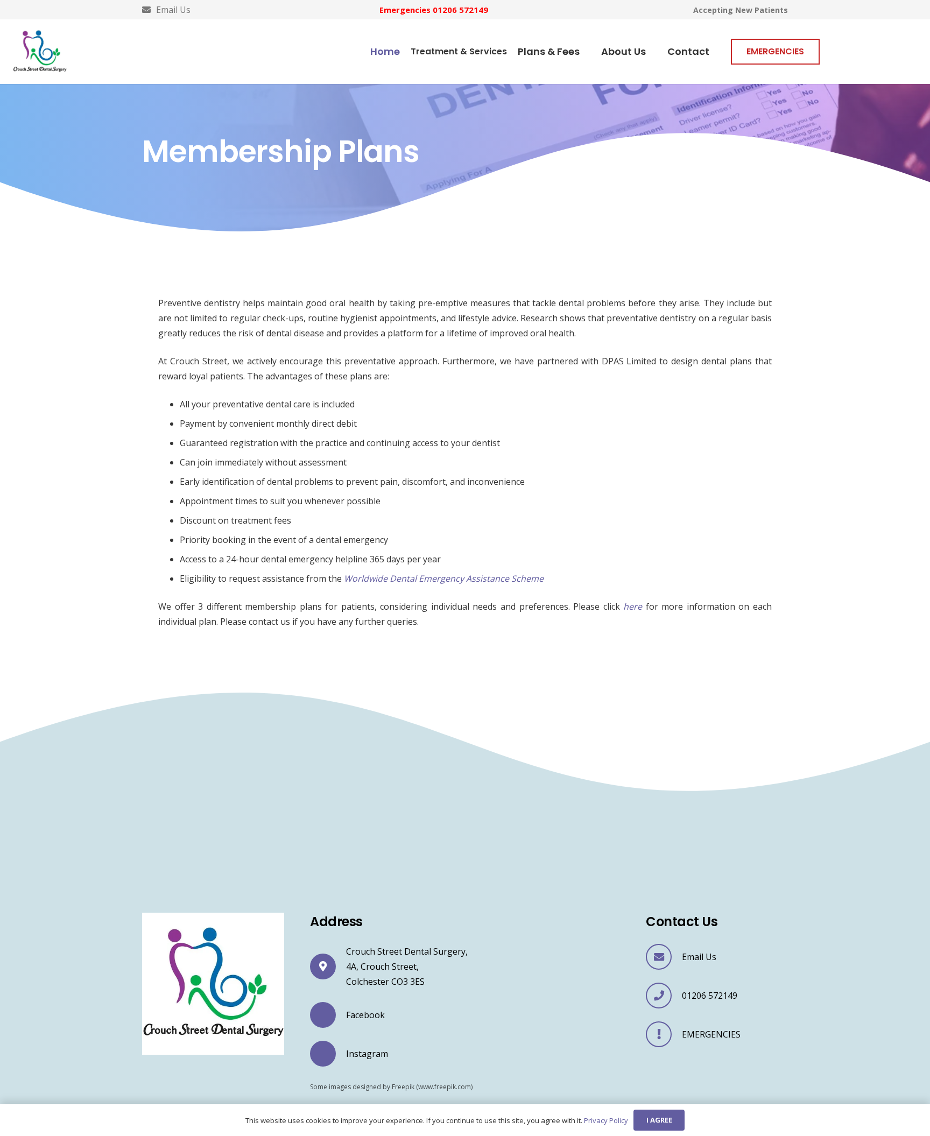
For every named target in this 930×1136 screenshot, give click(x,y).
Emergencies (433, 9)
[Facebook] (328, 1015)
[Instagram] (328, 1054)
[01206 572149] (664, 995)
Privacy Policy (606, 1120)
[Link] (40, 52)
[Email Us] (664, 957)
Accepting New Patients (740, 10)
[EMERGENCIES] (664, 1034)
